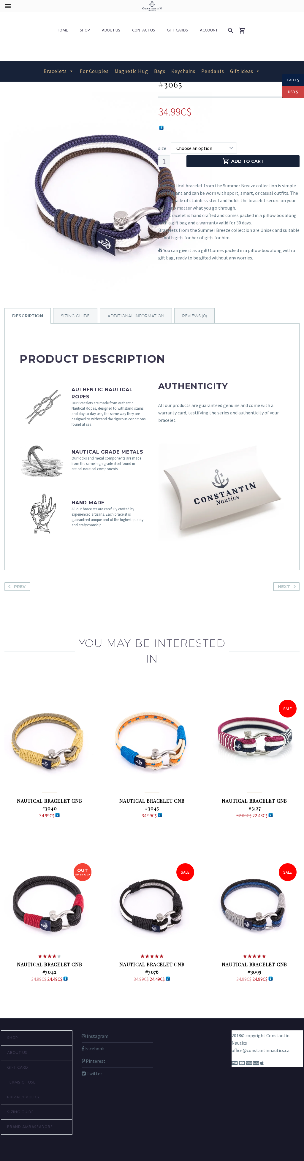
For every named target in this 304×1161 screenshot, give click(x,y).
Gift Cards (177, 30)
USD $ (290, 92)
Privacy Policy (23, 1097)
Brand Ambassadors (30, 1127)
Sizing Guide (20, 1112)
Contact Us (143, 30)
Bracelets (55, 71)
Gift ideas (241, 71)
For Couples (94, 71)
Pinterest (95, 1061)
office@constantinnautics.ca (260, 1050)
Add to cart (247, 161)
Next (284, 586)
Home (62, 30)
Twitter (94, 1073)
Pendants (212, 71)
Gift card (17, 1067)
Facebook (94, 1048)
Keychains (183, 71)
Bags (159, 71)
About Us (111, 30)
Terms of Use (21, 1082)
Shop (85, 30)
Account (209, 30)
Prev (20, 586)
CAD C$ (290, 80)
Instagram (97, 1036)
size (162, 148)
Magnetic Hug (131, 71)
